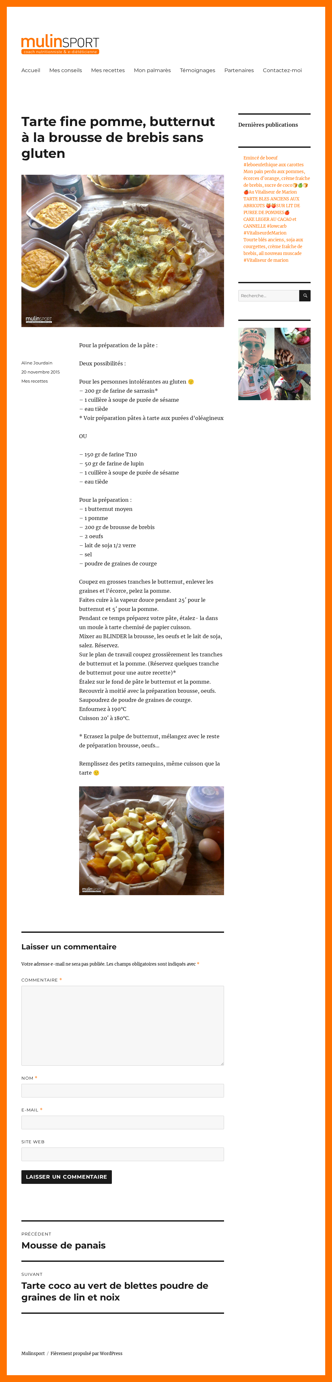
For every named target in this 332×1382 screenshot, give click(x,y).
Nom (29, 1078)
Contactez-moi (282, 70)
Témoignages (197, 70)
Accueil (30, 70)
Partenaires (239, 70)
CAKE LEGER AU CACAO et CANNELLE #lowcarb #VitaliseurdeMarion (269, 226)
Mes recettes (108, 70)
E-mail (32, 1110)
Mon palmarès (152, 70)
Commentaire (41, 980)
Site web (33, 1141)
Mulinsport (33, 1353)
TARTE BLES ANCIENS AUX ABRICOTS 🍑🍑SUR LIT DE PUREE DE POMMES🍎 (271, 205)
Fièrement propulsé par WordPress (87, 1353)
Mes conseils (65, 70)
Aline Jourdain (37, 362)
